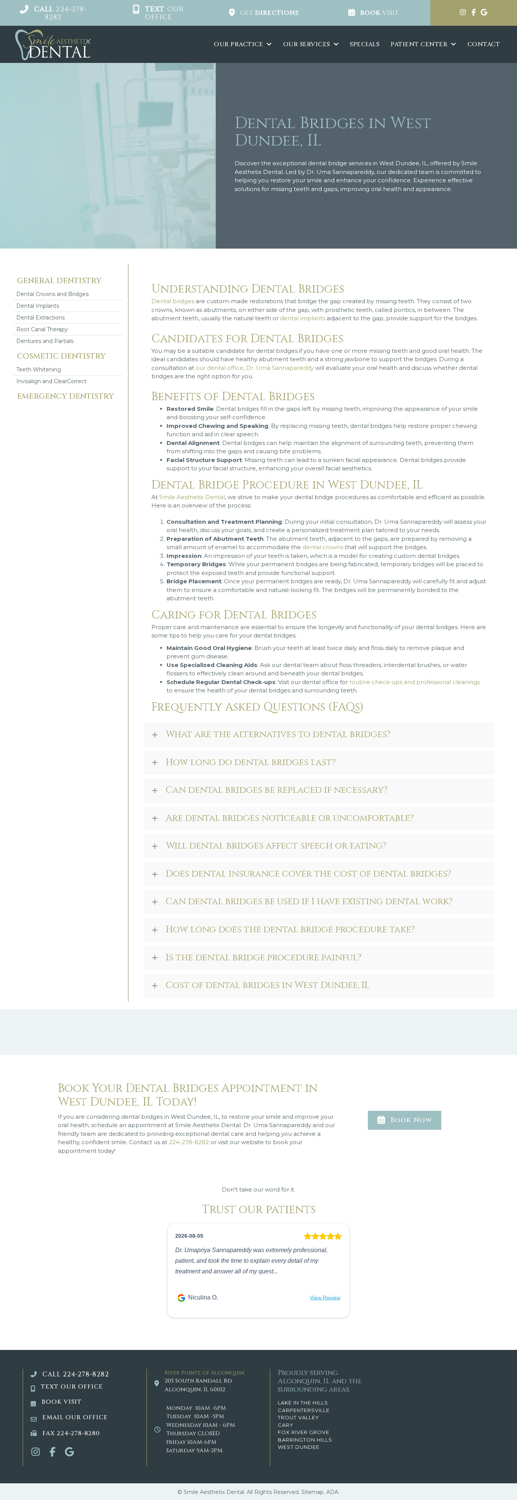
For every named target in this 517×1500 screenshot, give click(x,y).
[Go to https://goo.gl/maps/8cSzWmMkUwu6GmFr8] (484, 13)
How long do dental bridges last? (251, 762)
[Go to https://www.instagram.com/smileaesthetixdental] (462, 13)
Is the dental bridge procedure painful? (263, 958)
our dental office (219, 367)
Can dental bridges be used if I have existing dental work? (309, 902)
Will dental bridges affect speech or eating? (276, 846)
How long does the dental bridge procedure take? (290, 930)
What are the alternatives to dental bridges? (278, 734)
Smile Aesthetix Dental (192, 497)
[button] (53, 13)
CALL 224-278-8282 (75, 1374)
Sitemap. (313, 1492)
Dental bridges (172, 301)
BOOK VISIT (62, 1402)
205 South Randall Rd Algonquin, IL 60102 (198, 1385)
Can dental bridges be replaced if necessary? (277, 790)
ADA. (332, 1492)
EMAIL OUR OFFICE (75, 1417)
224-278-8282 (189, 1142)
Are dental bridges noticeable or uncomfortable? (290, 818)
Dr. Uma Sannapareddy (280, 367)
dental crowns (322, 547)
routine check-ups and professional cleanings (414, 682)
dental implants (302, 318)
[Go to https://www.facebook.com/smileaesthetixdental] (473, 13)
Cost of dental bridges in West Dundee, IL (267, 985)
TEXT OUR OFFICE (72, 1387)
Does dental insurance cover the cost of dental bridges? (308, 874)
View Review (325, 1298)
